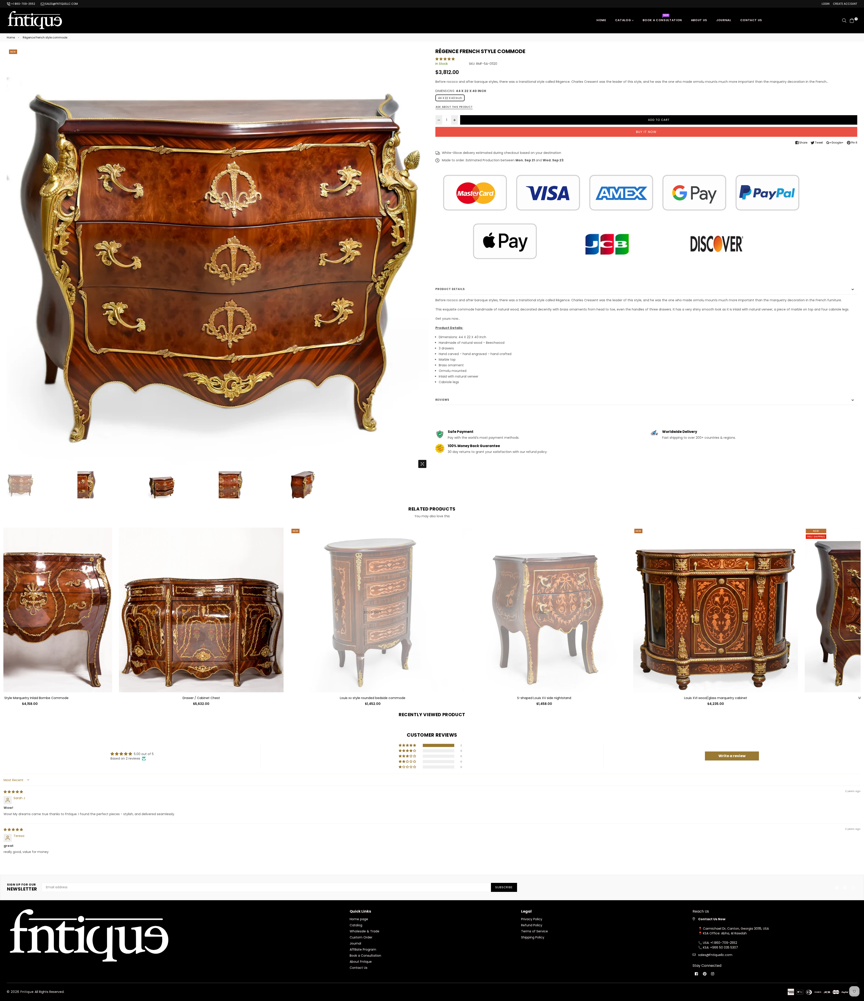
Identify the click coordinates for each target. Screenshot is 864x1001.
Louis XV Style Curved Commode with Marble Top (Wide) (775, 698)
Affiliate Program (363, 949)
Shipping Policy (532, 937)
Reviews (442, 400)
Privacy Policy (531, 919)
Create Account (845, 4)
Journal (723, 20)
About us (699, 20)
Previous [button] (12, 259)
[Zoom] (422, 464)
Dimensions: (460, 91)
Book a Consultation (662, 19)
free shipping (532, 536)
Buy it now (646, 132)
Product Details (450, 289)
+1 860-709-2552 (22, 4)
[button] (445, 59)
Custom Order (361, 937)
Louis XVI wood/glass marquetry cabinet (432, 698)
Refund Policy (531, 925)
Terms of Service (534, 931)
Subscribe (504, 887)
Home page (359, 919)
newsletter (22, 887)
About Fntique (361, 961)
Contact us (751, 20)
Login (826, 4)
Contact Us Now (711, 919)
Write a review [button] (732, 755)
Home (601, 20)
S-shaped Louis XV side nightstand (261, 698)
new (13, 52)
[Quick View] (166, 538)
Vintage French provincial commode (603, 698)
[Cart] (852, 20)
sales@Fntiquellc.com (715, 955)
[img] (13, 792)
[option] (218, 259)
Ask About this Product (454, 107)
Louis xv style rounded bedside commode (89, 698)
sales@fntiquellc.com (61, 4)
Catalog (623, 20)
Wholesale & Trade (364, 931)
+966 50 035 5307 (724, 947)
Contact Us (358, 967)
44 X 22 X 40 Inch (450, 98)
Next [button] (423, 259)
